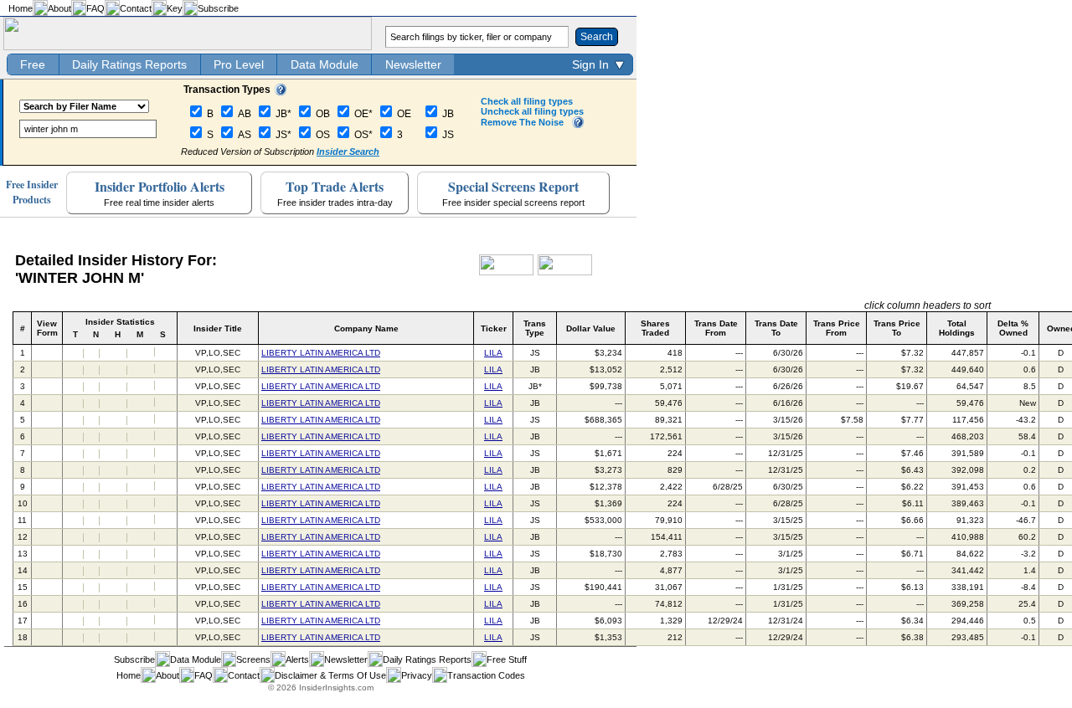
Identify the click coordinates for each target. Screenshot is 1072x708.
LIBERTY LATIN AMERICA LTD (320, 352)
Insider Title (217, 328)
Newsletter (413, 64)
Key (175, 8)
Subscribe (218, 8)
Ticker (494, 328)
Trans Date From (716, 328)
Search (596, 37)
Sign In (590, 64)
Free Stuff (507, 659)
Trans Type (534, 328)
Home (20, 8)
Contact (136, 8)
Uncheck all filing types (532, 111)
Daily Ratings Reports (129, 64)
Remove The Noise (522, 122)
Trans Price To (897, 328)
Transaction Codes (486, 675)
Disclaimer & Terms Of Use (330, 675)
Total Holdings (957, 328)
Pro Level (239, 64)
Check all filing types (527, 101)
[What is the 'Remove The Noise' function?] (578, 125)
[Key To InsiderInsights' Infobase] (280, 92)
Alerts (297, 659)
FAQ (95, 8)
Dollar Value (591, 328)
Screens (253, 659)
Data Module (324, 64)
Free (32, 64)
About (59, 8)
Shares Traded (655, 328)
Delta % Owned (1012, 328)
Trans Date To (776, 328)
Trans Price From (836, 328)
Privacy (416, 675)
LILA (493, 352)
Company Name (366, 328)
